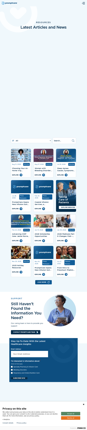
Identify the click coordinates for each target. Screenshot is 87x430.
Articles (26, 164)
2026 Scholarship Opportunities (42, 235)
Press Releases (23, 197)
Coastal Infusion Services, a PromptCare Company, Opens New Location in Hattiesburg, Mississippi (42, 203)
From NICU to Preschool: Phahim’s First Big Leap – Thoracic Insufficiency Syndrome (65, 269)
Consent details (8, 423)
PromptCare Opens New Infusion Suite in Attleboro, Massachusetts (20, 203)
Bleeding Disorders (20, 370)
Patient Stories (67, 262)
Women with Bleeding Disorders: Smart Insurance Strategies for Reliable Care (43, 169)
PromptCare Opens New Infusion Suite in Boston (43, 269)
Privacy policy (21, 423)
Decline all (70, 418)
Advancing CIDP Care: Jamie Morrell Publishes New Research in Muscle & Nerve (20, 235)
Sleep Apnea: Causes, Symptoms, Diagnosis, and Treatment (65, 169)
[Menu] (83, 3)
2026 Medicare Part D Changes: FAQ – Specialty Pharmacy (65, 235)
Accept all (70, 414)
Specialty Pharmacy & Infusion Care (25, 367)
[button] (73, 140)
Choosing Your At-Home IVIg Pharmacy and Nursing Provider (20, 169)
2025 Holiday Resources (18, 266)
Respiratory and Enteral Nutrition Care (26, 373)
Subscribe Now (19, 378)
